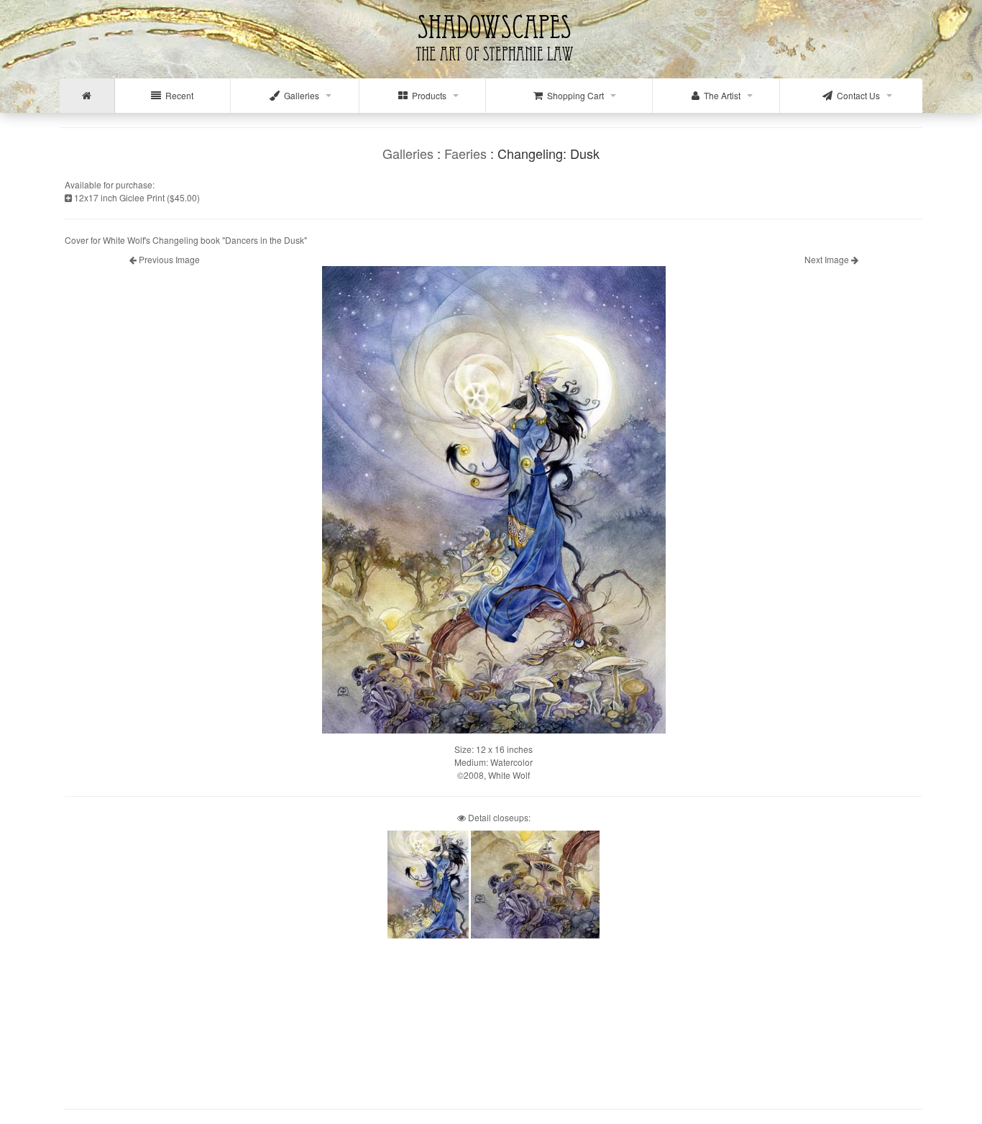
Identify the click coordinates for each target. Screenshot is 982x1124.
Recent (177, 95)
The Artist (719, 95)
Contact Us (856, 95)
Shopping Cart (573, 95)
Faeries (465, 153)
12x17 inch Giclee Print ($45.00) (136, 197)
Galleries (299, 95)
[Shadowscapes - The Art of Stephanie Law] (491, 68)
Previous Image (168, 259)
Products (427, 95)
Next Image (827, 259)
